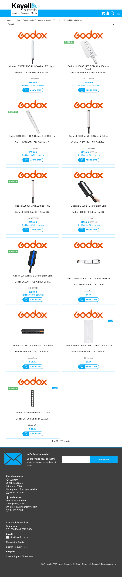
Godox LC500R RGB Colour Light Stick (32, 275)
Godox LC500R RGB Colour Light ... (33, 281)
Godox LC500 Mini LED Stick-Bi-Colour (88, 136)
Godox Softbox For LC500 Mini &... (88, 351)
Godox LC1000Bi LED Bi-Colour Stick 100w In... (33, 136)
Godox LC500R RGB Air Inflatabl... (32, 72)
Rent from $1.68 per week (33, 85)
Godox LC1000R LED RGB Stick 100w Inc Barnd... (89, 67)
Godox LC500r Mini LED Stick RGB (32, 206)
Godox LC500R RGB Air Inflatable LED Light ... (32, 66)
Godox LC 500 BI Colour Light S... (88, 212)
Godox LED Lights (53, 20)
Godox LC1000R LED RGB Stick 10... (88, 72)
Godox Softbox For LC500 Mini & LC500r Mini (89, 345)
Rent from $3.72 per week (33, 155)
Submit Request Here (17, 547)
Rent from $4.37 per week (89, 85)
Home (8, 20)
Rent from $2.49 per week (33, 225)
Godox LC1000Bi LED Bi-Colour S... (33, 142)
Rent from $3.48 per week (33, 295)
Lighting (17, 20)
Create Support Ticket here (19, 556)
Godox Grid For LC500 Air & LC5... (32, 351)
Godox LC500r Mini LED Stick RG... (33, 212)
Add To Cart (33, 90)
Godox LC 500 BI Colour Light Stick (88, 206)
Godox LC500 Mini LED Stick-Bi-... (88, 142)
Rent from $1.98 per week (89, 225)
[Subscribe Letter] (13, 458)
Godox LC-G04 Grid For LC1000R (33, 412)
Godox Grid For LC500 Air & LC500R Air (33, 345)
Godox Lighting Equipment (33, 20)
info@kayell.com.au (19, 537)
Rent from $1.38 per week (89, 155)
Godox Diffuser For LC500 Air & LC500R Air (89, 278)
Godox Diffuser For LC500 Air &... (88, 284)
